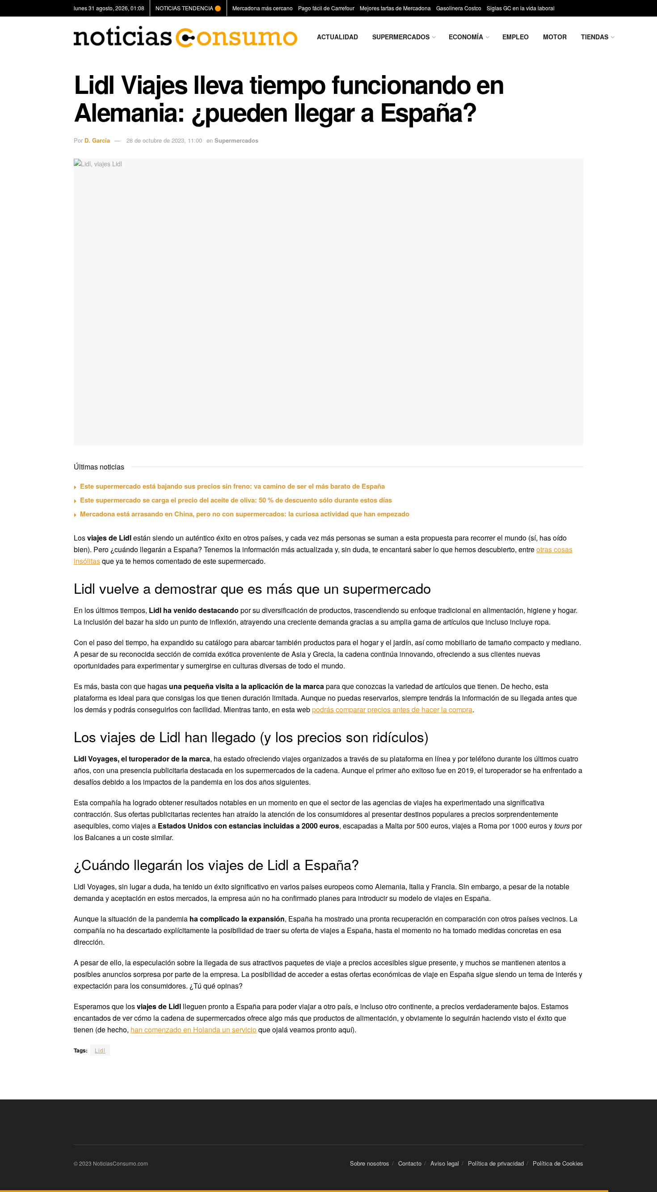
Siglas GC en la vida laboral (521, 8)
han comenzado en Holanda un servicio (194, 1029)
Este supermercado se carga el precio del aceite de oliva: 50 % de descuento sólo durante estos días (236, 500)
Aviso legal (444, 1163)
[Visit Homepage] (185, 36)
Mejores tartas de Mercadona (395, 8)
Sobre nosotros (369, 1163)
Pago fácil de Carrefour (326, 8)
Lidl (100, 1050)
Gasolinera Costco (458, 8)
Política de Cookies (558, 1163)
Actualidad (337, 36)
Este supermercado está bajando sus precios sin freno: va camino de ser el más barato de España (232, 486)
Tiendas (594, 36)
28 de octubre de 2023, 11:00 (164, 140)
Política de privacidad (496, 1163)
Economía (466, 36)
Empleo (515, 36)
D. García (97, 140)
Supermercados (401, 36)
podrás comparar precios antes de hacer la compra (392, 709)
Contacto (409, 1163)
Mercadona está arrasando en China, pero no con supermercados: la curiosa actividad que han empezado (244, 514)
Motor (555, 36)
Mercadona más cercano (262, 8)
